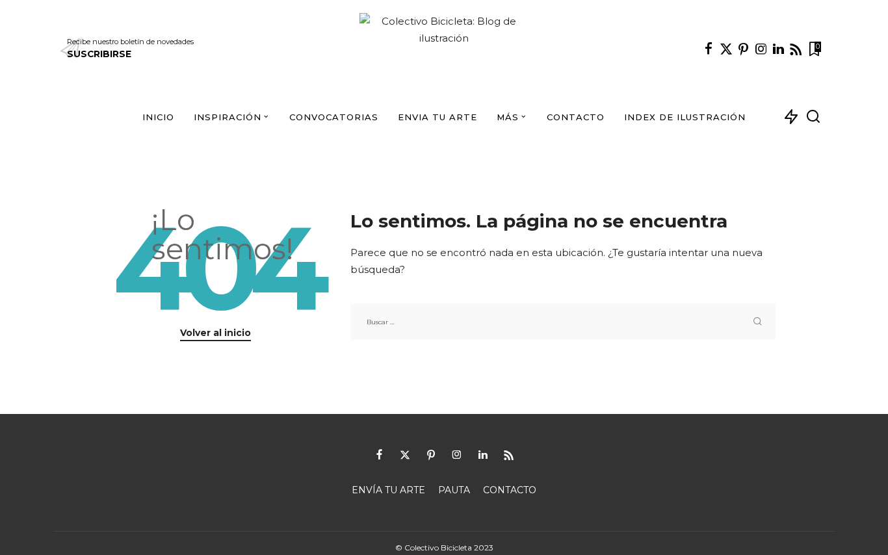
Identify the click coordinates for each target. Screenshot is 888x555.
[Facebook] (708, 48)
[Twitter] (726, 48)
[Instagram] (761, 48)
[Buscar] (813, 116)
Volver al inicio (215, 333)
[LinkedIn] (778, 48)
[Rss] (795, 48)
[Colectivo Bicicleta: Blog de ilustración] (444, 48)
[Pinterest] (743, 48)
